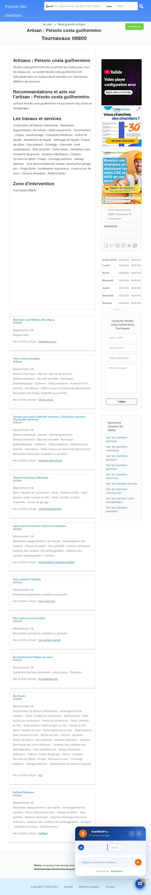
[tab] (52, 321)
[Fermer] (139, 827)
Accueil (47, 24)
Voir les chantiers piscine (121, 483)
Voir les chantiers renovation (116, 448)
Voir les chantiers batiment (116, 509)
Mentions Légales (89, 886)
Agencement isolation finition (57, 562)
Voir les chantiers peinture (116, 439)
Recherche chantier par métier (115, 426)
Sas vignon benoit (50, 640)
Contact (110, 886)
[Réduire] (131, 827)
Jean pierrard (47, 601)
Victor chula (46, 399)
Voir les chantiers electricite (116, 476)
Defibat (43, 833)
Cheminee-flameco (50, 509)
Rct (41, 775)
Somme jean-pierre (50, 460)
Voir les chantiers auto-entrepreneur (120, 500)
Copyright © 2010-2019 (44, 886)
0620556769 (110, 226)
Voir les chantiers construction (116, 491)
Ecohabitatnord (48, 679)
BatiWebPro (117, 871)
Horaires (117, 309)
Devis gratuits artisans (71, 24)
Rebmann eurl (47, 341)
